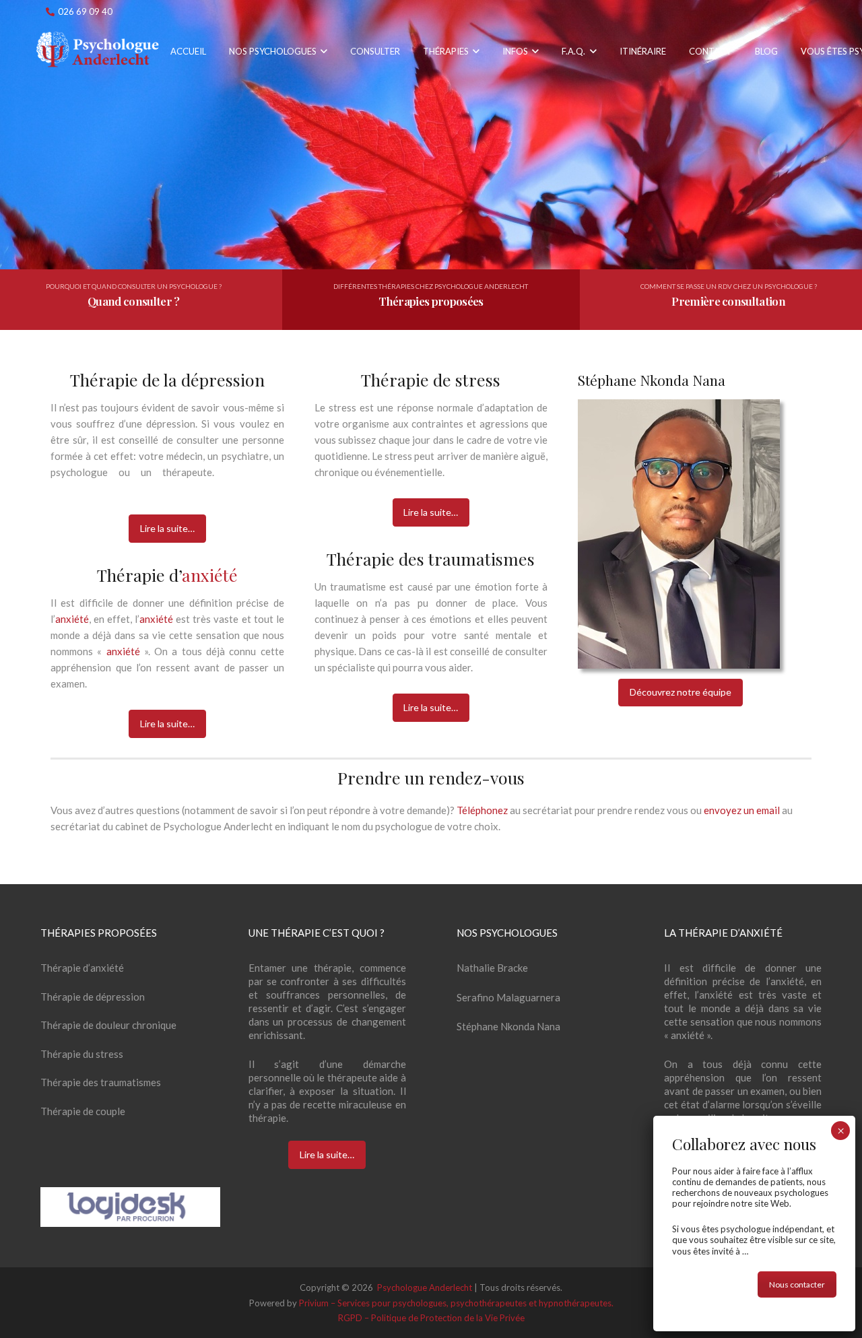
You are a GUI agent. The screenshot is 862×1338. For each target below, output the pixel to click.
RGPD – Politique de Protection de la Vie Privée (431, 1317)
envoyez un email (743, 810)
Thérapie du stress (81, 1054)
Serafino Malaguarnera (508, 997)
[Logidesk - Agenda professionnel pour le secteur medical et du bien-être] (130, 1207)
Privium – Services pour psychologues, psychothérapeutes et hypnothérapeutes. (456, 1303)
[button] (322, 51)
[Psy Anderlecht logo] (100, 51)
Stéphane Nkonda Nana (508, 1026)
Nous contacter (797, 1284)
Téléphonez (483, 810)
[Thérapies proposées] (431, 299)
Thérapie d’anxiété (82, 968)
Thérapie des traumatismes (100, 1082)
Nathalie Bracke (492, 968)
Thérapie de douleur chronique (108, 1025)
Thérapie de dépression (92, 997)
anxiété (210, 575)
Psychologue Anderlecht (127, 843)
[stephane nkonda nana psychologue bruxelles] (679, 534)
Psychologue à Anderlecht (148, 874)
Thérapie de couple (82, 1111)
